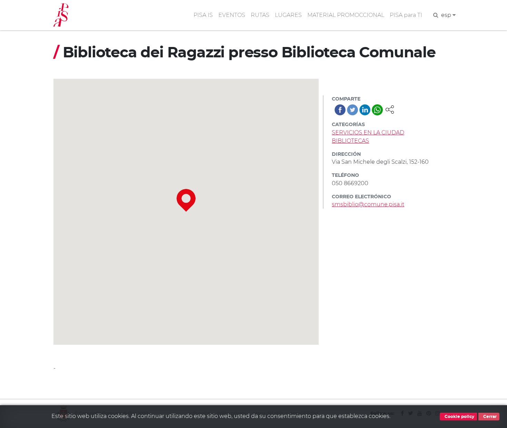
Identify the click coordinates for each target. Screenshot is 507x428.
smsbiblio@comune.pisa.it (368, 204)
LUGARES (288, 15)
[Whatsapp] (377, 109)
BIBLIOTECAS (350, 140)
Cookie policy (459, 417)
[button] (390, 109)
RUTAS (260, 15)
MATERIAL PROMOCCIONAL (345, 15)
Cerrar (489, 417)
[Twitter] (352, 109)
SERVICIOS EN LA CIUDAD (368, 132)
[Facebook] (340, 109)
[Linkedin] (364, 109)
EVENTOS (231, 15)
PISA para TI (406, 15)
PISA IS (203, 15)
